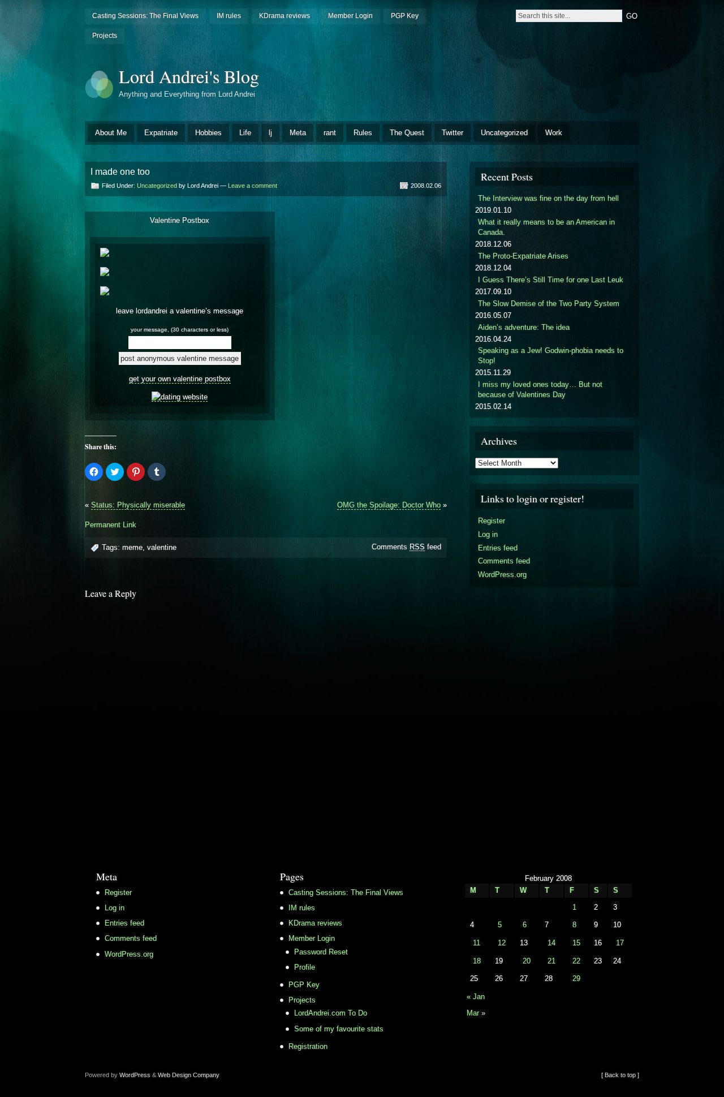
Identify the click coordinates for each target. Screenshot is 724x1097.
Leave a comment (252, 185)
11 (476, 943)
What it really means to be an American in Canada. (546, 227)
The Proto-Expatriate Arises (523, 256)
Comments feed (406, 547)
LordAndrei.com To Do (330, 1013)
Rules (363, 132)
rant (330, 132)
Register (491, 521)
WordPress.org (502, 574)
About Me (111, 132)
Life (245, 132)
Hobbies (208, 132)
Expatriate (161, 132)
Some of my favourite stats (338, 1029)
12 (502, 943)
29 (576, 978)
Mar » (476, 1013)
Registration (307, 1046)
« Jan (476, 996)
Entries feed (498, 548)
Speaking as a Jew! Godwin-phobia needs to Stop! (550, 355)
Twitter (452, 132)
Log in (488, 534)
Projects (104, 36)
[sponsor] (180, 397)
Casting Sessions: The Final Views (145, 16)
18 (477, 961)
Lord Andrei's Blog (189, 76)
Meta (298, 132)
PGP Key (405, 16)
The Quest (407, 132)
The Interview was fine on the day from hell (548, 198)
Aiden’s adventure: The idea (524, 327)
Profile (304, 967)
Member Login (350, 16)
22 (576, 961)
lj (270, 132)
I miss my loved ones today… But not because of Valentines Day (540, 389)
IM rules (229, 16)
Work (553, 132)
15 (576, 943)
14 (551, 943)
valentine (161, 547)
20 (527, 961)
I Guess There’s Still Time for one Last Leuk (550, 280)
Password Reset (321, 952)
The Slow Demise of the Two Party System (548, 303)
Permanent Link (110, 524)
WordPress (134, 1075)
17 (620, 943)
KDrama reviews (284, 16)
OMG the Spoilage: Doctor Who (389, 505)
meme (132, 547)
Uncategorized (504, 132)
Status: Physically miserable (138, 505)
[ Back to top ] (620, 1075)
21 (551, 961)
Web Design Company (188, 1075)
